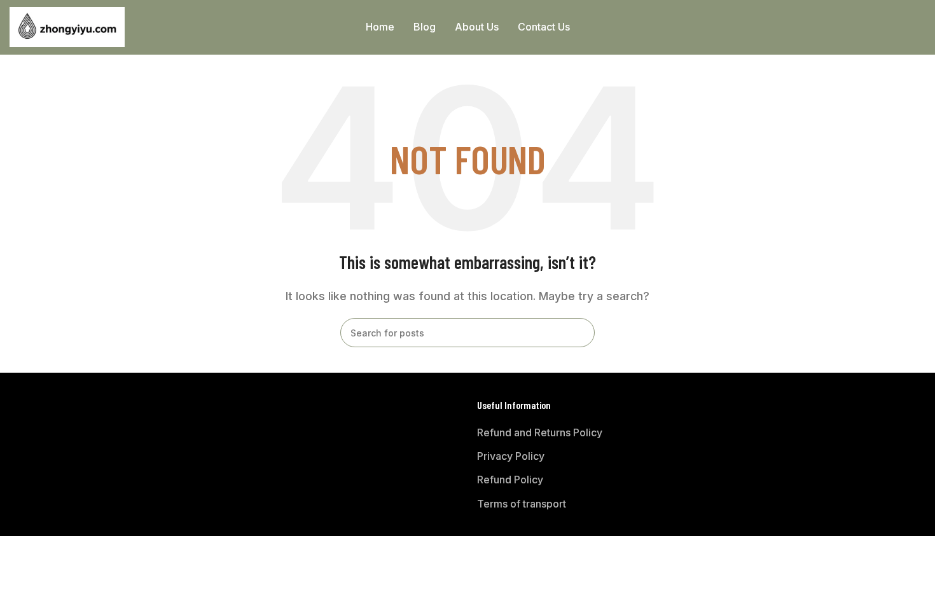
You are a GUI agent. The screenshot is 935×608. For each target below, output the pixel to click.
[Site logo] (67, 26)
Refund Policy (510, 479)
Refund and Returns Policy (539, 432)
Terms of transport (521, 503)
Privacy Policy (510, 456)
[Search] (920, 27)
